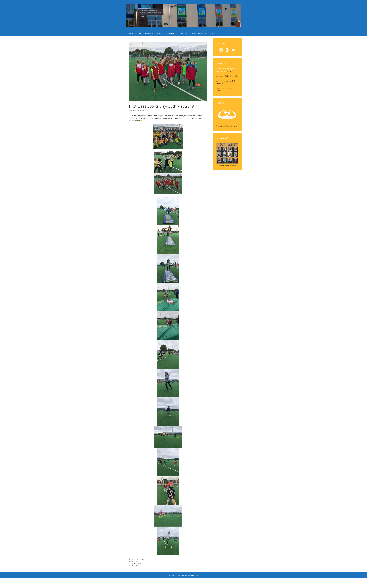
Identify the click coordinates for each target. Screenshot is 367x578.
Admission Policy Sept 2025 (226, 76)
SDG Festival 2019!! (137, 563)
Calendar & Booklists (197, 33)
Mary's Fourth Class (137, 559)
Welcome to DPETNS (134, 33)
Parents (182, 33)
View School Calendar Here (226, 126)
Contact (212, 33)
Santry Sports (135, 565)
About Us (148, 33)
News (159, 33)
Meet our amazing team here (227, 165)
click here (229, 71)
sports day (134, 561)
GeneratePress (193, 575)
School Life (170, 33)
